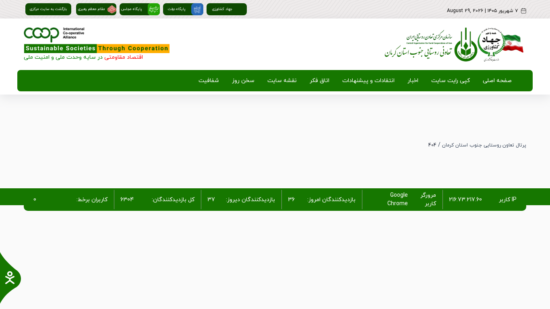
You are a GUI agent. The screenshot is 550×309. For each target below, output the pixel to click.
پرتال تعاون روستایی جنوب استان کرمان (484, 145)
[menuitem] (496, 80)
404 (432, 145)
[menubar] (353, 80)
